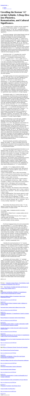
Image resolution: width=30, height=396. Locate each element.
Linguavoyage (4, 5)
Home (4, 7)
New (2, 290)
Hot (1, 347)
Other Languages (7, 9)
